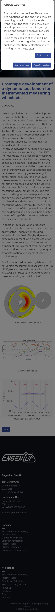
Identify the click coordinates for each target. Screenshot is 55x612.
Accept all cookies (42, 65)
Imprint (29, 48)
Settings (40, 55)
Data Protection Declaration (24, 45)
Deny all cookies (22, 65)
